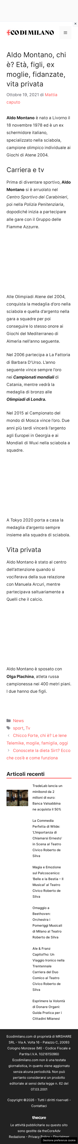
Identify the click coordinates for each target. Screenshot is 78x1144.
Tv (28, 728)
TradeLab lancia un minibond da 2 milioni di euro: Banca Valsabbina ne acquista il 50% (47, 797)
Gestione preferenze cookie (59, 1140)
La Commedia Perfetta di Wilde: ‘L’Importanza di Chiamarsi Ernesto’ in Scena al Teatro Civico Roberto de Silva (47, 838)
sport (18, 728)
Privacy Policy (39, 1137)
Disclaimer (61, 1137)
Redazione (17, 1137)
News (18, 720)
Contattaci (39, 1106)
